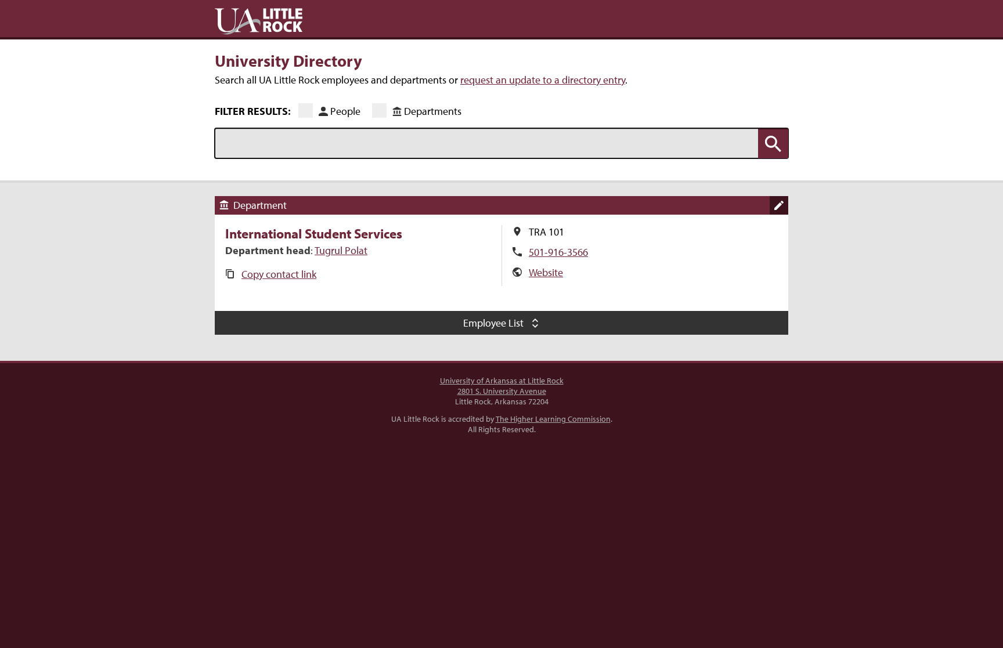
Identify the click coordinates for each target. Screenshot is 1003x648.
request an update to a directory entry (542, 79)
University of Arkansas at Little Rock (502, 380)
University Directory (288, 60)
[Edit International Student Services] (779, 205)
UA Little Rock (258, 21)
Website (546, 272)
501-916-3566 (558, 252)
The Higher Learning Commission (553, 419)
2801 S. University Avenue (501, 391)
